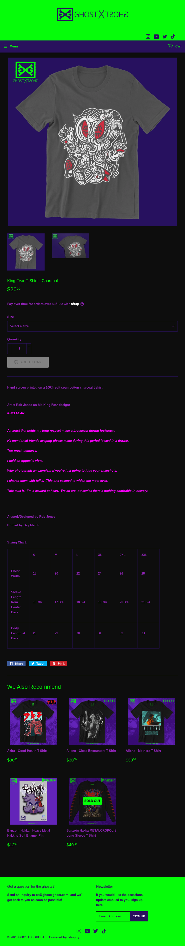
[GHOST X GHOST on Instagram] (148, 37)
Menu (14, 46)
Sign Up (139, 916)
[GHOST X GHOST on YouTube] (156, 37)
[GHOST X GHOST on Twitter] (164, 37)
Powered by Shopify (64, 937)
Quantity (14, 339)
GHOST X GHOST (31, 937)
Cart (177, 46)
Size (10, 317)
